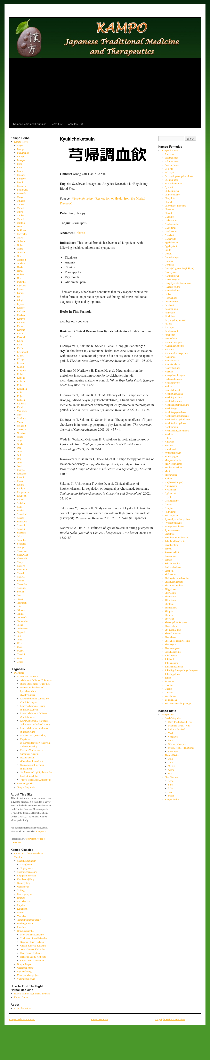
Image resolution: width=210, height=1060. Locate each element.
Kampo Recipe (172, 799)
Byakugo (21, 185)
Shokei (20, 573)
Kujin (20, 396)
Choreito (169, 201)
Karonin (21, 329)
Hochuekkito (171, 297)
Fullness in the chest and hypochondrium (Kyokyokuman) (32, 691)
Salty (170, 788)
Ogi (19, 447)
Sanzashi (21, 532)
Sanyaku (21, 528)
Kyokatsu (21, 403)
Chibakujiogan (172, 190)
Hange (20, 270)
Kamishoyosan (172, 360)
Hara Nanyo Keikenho (31, 952)
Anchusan (170, 153)
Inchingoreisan (172, 301)
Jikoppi (20, 292)
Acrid (170, 780)
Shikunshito (170, 596)
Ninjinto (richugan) (174, 482)
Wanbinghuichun (25, 923)
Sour (170, 791)
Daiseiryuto (170, 238)
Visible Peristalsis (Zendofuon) (35, 779)
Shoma (20, 580)
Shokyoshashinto (173, 629)
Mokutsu (21, 425)
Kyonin (20, 407)
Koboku (21, 377)
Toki (19, 635)
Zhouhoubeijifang (25, 879)
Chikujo (21, 200)
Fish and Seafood (176, 729)
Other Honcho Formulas (32, 960)
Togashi (21, 632)
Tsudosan (169, 681)
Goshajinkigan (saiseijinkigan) (179, 268)
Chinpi (20, 208)
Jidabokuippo (171, 308)
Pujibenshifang (24, 971)
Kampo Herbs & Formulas (22, 1019)
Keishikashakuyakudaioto (177, 419)
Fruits (171, 740)
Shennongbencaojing (27, 871)
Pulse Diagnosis (25, 783)
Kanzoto (169, 371)
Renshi (20, 477)
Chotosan (169, 209)
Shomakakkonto (172, 633)
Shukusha (22, 584)
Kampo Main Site (99, 1019)
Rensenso (21, 473)
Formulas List (75, 124)
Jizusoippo (170, 327)
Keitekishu (22, 908)
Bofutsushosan (172, 165)
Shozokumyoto (172, 648)
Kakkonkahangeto (173, 342)
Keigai (20, 340)
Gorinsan (169, 264)
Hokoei (20, 274)
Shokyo (21, 576)
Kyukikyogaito (172, 456)
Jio (18, 296)
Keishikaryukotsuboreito (177, 415)
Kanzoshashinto (172, 367)
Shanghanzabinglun (26, 860)
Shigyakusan (171, 589)
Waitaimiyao (23, 886)
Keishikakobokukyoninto (177, 404)
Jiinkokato (170, 312)
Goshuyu (21, 263)
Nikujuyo (21, 433)
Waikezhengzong (25, 967)
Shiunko (169, 614)
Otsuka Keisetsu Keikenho (33, 945)
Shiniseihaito (171, 607)
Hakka (20, 267)
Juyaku (20, 303)
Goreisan (169, 260)
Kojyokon (22, 388)
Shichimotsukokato (174, 585)
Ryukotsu (21, 495)
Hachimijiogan (172, 275)
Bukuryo (21, 178)
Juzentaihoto (171, 338)
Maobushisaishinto (174, 467)
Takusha (21, 610)
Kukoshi (21, 399)
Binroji (20, 156)
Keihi (19, 344)
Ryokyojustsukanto (174, 526)
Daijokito (169, 216)
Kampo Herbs (21, 141)
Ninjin (20, 440)
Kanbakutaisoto (172, 364)
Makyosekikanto (173, 460)
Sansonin (21, 525)
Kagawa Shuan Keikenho (32, 941)
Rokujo (20, 484)
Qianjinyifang (23, 882)
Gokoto (168, 253)
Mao (19, 414)
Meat (170, 732)
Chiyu (20, 211)
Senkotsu (21, 543)
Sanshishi (21, 514)
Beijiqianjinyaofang (26, 875)
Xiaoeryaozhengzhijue (28, 975)
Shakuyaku (22, 554)
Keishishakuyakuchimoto (177, 430)
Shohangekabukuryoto (176, 622)
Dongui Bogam (24, 964)
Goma (20, 248)
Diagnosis (19, 672)
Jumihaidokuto (172, 331)
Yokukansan (171, 699)
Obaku (20, 444)
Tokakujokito (171, 655)
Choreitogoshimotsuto (175, 205)
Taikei (20, 598)
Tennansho (22, 621)
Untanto (168, 692)
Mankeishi (22, 410)
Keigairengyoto (172, 382)
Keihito (168, 386)
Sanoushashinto (172, 552)
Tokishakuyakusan (174, 666)
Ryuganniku (23, 492)
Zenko (20, 657)
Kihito (168, 437)
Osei (19, 466)
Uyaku (20, 650)
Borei (19, 167)
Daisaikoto (170, 235)
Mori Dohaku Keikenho (32, 934)
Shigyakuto (170, 592)
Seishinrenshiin (172, 563)
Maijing (21, 890)
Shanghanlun (26, 864)
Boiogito (169, 168)
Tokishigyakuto (172, 673)
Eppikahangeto (172, 242)
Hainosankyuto (172, 279)
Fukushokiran (24, 901)
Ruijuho (21, 905)
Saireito (168, 548)
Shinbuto (169, 603)
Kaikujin (21, 311)
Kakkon (21, 315)
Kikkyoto (169, 441)
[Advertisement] (105, 89)
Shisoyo (21, 565)
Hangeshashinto (172, 290)
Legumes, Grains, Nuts (179, 725)
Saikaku (21, 503)
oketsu (81, 232)
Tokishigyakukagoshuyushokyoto (181, 670)
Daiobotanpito (171, 224)
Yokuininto (170, 696)
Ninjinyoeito (171, 485)
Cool (170, 762)
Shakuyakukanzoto (174, 581)
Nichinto (169, 478)
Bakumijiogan (171, 157)
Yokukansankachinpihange (178, 703)
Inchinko (21, 281)
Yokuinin (21, 654)
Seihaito (168, 559)
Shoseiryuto (170, 644)
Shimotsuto (170, 600)
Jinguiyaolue (26, 868)
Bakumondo (23, 152)
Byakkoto (169, 187)
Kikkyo (20, 359)
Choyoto (169, 212)
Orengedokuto (172, 500)
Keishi (20, 348)
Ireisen (20, 289)
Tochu (20, 624)
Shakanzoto (170, 574)
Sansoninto (170, 555)
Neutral (171, 766)
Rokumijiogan (171, 515)
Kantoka (21, 322)
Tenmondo (22, 617)
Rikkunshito (171, 511)
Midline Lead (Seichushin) (33, 735)
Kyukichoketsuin (173, 452)
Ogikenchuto (171, 493)
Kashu (20, 333)
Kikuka (20, 366)
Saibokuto (170, 533)
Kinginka (21, 370)
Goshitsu (21, 259)
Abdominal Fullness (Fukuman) (35, 680)
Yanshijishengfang (26, 978)
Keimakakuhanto (173, 390)
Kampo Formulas (170, 150)
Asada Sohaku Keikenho (32, 949)
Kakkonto (169, 349)
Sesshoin (169, 570)
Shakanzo (21, 551)
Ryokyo (21, 488)
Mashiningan (171, 474)
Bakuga (20, 149)
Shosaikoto (170, 637)
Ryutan (20, 499)
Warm (171, 769)
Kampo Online (21, 997)
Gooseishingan (172, 257)
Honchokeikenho (25, 930)
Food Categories (173, 718)
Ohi (19, 455)
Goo (19, 256)
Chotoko (21, 222)
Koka (19, 392)
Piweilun (21, 927)
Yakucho (21, 916)
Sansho (20, 517)
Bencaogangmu (24, 893)
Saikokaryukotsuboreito (176, 537)
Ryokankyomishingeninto (177, 519)
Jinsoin (168, 323)
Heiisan (168, 294)
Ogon (20, 451)
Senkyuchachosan (173, 567)
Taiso (19, 606)
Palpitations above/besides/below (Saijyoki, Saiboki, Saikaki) (35, 742)
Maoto (168, 471)
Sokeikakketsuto (173, 651)
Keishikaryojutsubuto (175, 412)
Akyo (20, 145)
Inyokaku (21, 285)
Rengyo (21, 469)
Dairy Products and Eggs (180, 721)
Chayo (20, 197)
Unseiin (168, 688)
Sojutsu (20, 591)
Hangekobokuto (172, 286)
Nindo (20, 436)
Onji (19, 458)
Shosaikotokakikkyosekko (177, 640)
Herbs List (56, 124)
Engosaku (22, 233)
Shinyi (20, 562)
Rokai (20, 480)
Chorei (20, 219)
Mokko (20, 421)
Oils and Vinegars (177, 744)
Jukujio (20, 300)
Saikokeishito (171, 544)
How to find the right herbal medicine (32, 993)
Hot (170, 773)
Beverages (173, 751)
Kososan (169, 445)
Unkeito (168, 685)
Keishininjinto (171, 426)
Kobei (20, 374)
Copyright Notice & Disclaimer (170, 1019)
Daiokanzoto (171, 231)
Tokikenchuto (171, 662)
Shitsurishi (22, 569)
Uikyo (20, 643)
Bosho (20, 171)
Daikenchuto (171, 220)
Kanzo (20, 326)
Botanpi (21, 174)
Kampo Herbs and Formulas (29, 124)
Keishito (169, 434)
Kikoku (20, 362)
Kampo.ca (41, 831)
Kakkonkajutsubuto (174, 345)
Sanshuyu (22, 521)
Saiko (20, 506)
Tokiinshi (169, 659)
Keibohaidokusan (173, 378)
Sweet (171, 795)
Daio (19, 226)
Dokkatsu (21, 230)
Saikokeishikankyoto (175, 541)
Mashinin (21, 418)
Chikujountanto (172, 194)
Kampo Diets (168, 714)
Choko (20, 215)
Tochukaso (22, 628)
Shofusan (169, 618)
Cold (170, 758)
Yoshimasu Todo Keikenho (33, 938)
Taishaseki (22, 602)
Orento (168, 504)
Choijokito (170, 198)
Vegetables (173, 736)
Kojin (20, 385)
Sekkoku (21, 539)
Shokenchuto (171, 626)
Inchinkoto (170, 305)
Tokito (168, 677)
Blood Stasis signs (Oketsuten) (35, 683)
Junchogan (170, 334)
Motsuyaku (22, 429)
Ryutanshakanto (172, 530)
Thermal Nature (172, 755)
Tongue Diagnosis (26, 787)
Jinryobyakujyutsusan (175, 319)
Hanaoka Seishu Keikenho (33, 956)
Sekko (20, 536)
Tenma (20, 613)
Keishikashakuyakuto (175, 423)
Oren (19, 462)
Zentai (20, 661)
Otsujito (168, 508)
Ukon (20, 646)
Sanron (20, 912)
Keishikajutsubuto (173, 397)
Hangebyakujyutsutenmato (178, 283)
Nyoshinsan (170, 489)
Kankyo (21, 318)
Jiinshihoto (170, 316)
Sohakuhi (21, 587)
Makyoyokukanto (173, 463)
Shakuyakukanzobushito (176, 578)
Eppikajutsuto (171, 246)
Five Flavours (171, 777)
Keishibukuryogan (174, 393)
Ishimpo (21, 897)
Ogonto (168, 496)
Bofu (19, 163)
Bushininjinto (171, 179)
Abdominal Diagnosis (27, 676)
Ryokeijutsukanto (173, 522)
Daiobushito (171, 227)
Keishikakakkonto (173, 401)
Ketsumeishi (23, 351)
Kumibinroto (171, 449)
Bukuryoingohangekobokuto (179, 176)
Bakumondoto (171, 161)
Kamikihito (170, 356)
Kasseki (21, 337)
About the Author (22, 1008)
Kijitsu (20, 355)
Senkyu (20, 547)
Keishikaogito (171, 408)
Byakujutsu (22, 189)
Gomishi (21, 252)
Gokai (20, 244)
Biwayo (21, 160)
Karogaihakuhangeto (175, 375)
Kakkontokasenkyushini (176, 353)
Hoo (19, 278)
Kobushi (21, 381)
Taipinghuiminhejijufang (29, 919)
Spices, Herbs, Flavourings (181, 747)
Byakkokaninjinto (173, 183)
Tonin (20, 639)
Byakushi (21, 193)
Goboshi (21, 241)
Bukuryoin (170, 172)
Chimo (20, 204)
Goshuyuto (170, 272)
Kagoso (21, 307)
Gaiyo (20, 237)
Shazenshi (22, 558)
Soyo (19, 595)
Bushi (20, 182)
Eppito (168, 249)
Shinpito (169, 611)
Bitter (170, 784)
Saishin (20, 510)
